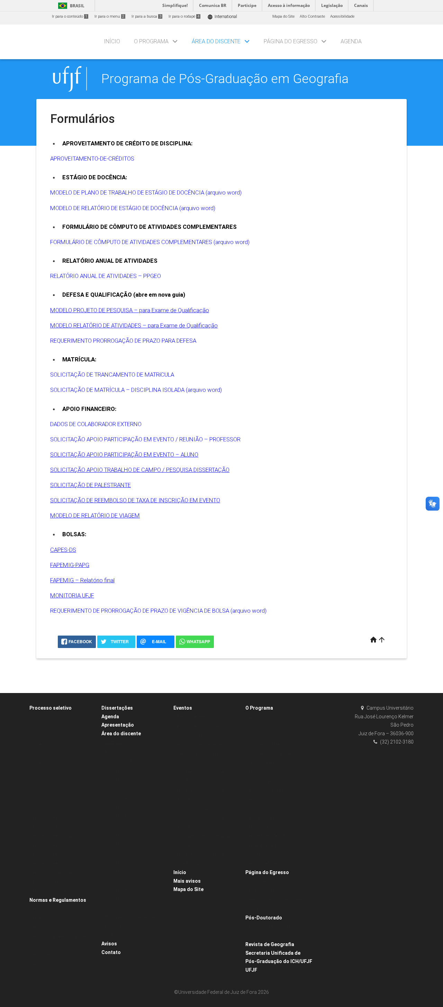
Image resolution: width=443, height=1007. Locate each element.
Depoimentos (260, 881)
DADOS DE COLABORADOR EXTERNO (96, 424)
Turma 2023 (115, 880)
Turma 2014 (115, 797)
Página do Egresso (290, 41)
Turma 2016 (115, 815)
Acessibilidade (342, 16)
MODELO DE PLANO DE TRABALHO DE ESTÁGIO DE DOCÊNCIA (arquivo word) (146, 192)
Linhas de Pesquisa (267, 781)
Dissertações (117, 708)
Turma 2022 (115, 871)
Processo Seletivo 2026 (53, 854)
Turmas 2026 (116, 907)
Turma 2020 (115, 852)
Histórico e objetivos (266, 864)
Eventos (182, 708)
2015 (37, 754)
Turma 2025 (115, 898)
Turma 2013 (115, 788)
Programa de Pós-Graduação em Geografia (225, 78)
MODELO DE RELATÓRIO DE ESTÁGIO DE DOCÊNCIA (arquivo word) (132, 208)
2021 (37, 809)
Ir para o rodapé (184, 16)
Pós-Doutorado (263, 917)
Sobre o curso (261, 726)
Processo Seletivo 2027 (53, 864)
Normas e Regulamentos (57, 900)
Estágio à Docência (122, 926)
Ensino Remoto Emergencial (130, 917)
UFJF (251, 970)
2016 (37, 763)
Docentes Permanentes (270, 763)
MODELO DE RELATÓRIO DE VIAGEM (95, 515)
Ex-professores (262, 772)
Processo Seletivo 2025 (53, 845)
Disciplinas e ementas (269, 818)
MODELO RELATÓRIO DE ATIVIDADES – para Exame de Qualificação (134, 325)
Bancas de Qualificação (198, 726)
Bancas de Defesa (193, 717)
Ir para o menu (109, 16)
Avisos (109, 943)
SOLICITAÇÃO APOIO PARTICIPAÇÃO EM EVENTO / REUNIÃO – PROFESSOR (145, 439)
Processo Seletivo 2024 (53, 836)
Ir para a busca (146, 16)
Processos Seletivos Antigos (57, 873)
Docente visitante (264, 744)
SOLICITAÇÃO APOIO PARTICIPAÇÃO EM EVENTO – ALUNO (124, 454)
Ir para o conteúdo (69, 16)
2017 (37, 772)
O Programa (151, 41)
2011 (37, 717)
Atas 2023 (41, 945)
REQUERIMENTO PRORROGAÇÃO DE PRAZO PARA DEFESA (123, 340)
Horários (112, 751)
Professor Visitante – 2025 (56, 891)
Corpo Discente (118, 760)
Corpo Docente (262, 735)
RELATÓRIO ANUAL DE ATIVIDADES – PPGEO (105, 275)
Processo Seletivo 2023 (53, 827)
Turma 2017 (115, 825)
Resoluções (43, 918)
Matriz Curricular (264, 827)
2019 (37, 790)
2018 (37, 781)
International (222, 16)
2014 (37, 744)
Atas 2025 (41, 964)
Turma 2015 (115, 806)
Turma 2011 (115, 770)
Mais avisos (187, 881)
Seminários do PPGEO (197, 809)
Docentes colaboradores (270, 754)
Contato (111, 952)
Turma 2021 (115, 862)
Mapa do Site (283, 16)
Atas (37, 927)
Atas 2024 (41, 955)
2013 (37, 735)
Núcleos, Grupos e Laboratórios (276, 790)
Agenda (351, 41)
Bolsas (39, 909)
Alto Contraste (312, 16)
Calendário (115, 935)
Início (112, 41)
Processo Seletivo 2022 (53, 818)
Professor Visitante (49, 882)
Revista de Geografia (269, 944)
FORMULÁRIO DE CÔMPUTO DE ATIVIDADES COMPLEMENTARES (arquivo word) (150, 242)
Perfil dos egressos (266, 890)
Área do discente (216, 41)
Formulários (116, 742)
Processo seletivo (50, 708)
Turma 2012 (115, 779)
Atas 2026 (41, 973)
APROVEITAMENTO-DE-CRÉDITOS (92, 158)
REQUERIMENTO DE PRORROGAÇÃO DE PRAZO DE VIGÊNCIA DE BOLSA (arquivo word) (158, 610)
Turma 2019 (115, 843)
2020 (37, 799)
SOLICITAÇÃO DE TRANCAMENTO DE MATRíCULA (112, 374)
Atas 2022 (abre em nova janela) (62, 936)
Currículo (257, 809)
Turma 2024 (115, 889)
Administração (262, 717)
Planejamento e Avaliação (272, 836)
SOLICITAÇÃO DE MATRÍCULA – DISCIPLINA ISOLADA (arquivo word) (136, 389)
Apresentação (117, 725)
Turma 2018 (115, 834)
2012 (37, 726)
